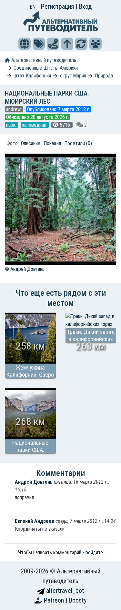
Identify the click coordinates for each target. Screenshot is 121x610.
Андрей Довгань (34, 482)
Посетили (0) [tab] (78, 143)
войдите (94, 552)
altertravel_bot (64, 590)
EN (32, 7)
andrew (14, 109)
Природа (104, 76)
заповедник (34, 125)
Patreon (55, 600)
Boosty (77, 600)
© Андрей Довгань (25, 269)
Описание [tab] (30, 143)
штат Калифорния (32, 76)
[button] (24, 44)
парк (11, 125)
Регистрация (58, 6)
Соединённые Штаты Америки (46, 68)
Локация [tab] (52, 143)
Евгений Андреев (35, 521)
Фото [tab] (12, 143)
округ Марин (73, 76)
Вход (85, 6)
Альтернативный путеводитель (43, 60)
